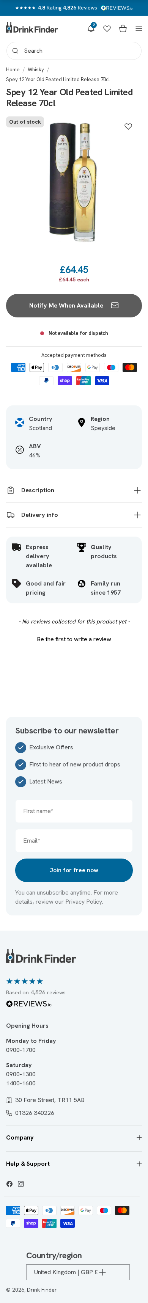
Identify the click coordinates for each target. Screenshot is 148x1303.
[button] (91, 28)
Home (13, 69)
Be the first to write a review (74, 639)
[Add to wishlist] (128, 126)
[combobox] (74, 51)
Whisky (36, 69)
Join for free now (74, 870)
